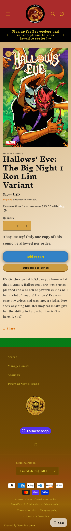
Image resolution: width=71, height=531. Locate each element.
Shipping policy (49, 510)
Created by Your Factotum (19, 525)
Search (13, 357)
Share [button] (11, 328)
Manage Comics (19, 366)
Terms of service (26, 510)
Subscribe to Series (35, 267)
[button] (8, 13)
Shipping (7, 199)
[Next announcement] (63, 35)
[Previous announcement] (7, 35)
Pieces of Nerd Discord (23, 384)
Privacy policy (52, 504)
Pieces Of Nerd (33, 499)
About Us (14, 375)
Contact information (37, 516)
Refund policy (32, 504)
